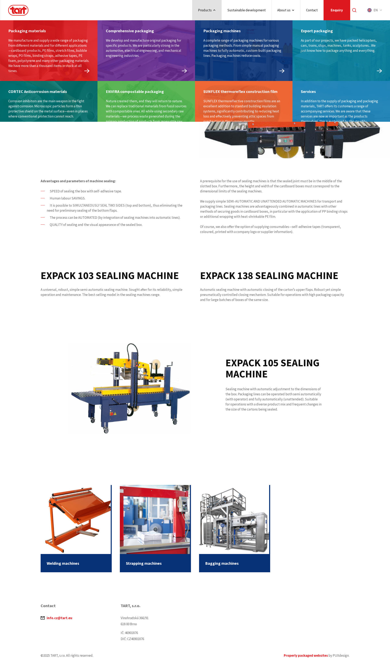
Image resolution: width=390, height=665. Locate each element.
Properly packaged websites (306, 655)
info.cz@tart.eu (59, 618)
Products (205, 10)
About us (283, 10)
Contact (312, 10)
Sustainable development (246, 10)
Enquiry (337, 10)
